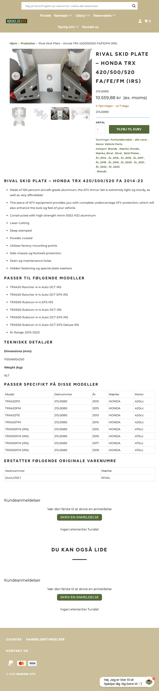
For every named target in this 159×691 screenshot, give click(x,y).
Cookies (14, 639)
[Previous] (16, 76)
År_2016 (126, 157)
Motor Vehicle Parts (109, 144)
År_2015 (113, 157)
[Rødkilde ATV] (16, 21)
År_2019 (113, 162)
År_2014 (101, 157)
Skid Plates (132, 153)
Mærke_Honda (129, 148)
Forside (45, 15)
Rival (119, 153)
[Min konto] (140, 21)
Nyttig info (66, 27)
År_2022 (101, 166)
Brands (113, 148)
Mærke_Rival (105, 153)
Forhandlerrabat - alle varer (129, 139)
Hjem (13, 43)
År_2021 (139, 162)
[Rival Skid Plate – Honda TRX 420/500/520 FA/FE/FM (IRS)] (51, 76)
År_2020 (127, 162)
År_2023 (114, 166)
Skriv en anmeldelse (79, 517)
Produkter (28, 43)
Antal (100, 122)
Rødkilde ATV (25, 674)
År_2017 (138, 157)
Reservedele (102, 15)
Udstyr (81, 15)
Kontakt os (90, 27)
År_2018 (101, 162)
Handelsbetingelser (45, 639)
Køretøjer (61, 15)
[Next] (85, 76)
